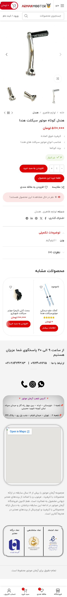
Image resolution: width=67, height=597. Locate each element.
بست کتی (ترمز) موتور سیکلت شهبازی (18, 312)
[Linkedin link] (31, 218)
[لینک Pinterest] (36, 218)
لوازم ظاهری (49, 113)
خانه (61, 113)
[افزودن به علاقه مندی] (41, 287)
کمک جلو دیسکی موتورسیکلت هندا (49, 312)
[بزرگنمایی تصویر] (57, 78)
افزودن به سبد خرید (33, 168)
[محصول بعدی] (5, 113)
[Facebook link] (45, 218)
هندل (36, 113)
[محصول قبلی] (12, 113)
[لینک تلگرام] (27, 218)
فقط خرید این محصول (49, 178)
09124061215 (39, 363)
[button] (18, 324)
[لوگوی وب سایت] (37, 6)
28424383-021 (15, 363)
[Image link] (53, 543)
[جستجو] (26, 16)
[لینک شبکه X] (41, 218)
